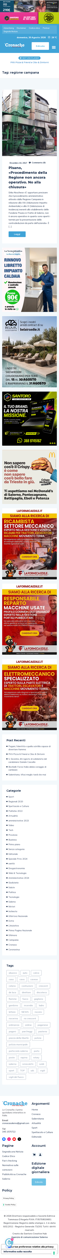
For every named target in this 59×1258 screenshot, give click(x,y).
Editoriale (13, 857)
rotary (36, 1060)
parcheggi (27, 1034)
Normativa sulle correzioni (10, 1170)
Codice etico (34, 28)
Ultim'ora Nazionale (18, 919)
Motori (11, 909)
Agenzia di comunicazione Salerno (29, 1240)
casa (11, 982)
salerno (12, 1067)
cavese (34, 982)
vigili (42, 1073)
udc (32, 1073)
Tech (10, 833)
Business (12, 842)
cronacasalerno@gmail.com (14, 1126)
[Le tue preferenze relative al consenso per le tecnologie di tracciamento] (54, 1253)
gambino (13, 1008)
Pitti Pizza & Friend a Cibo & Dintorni (26, 757)
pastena (42, 1034)
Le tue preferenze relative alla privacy (32, 1249)
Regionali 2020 (15, 804)
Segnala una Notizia (12, 1154)
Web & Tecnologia (17, 876)
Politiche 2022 (15, 814)
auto (25, 975)
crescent (43, 988)
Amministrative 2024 (18, 881)
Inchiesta (12, 914)
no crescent (30, 1021)
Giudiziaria (13, 885)
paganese (43, 1027)
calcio (36, 975)
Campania (13, 943)
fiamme (13, 1001)
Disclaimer (21, 28)
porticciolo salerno (18, 1054)
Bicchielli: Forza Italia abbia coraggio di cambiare (27, 771)
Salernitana (38, 1121)
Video (11, 828)
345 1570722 (9, 1134)
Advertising (9, 28)
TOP (22, 1073)
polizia (37, 1040)
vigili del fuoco (16, 1080)
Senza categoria (16, 852)
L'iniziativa (13, 928)
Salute (11, 890)
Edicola (39, 1185)
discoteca (42, 995)
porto (36, 1054)
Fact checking (9, 1163)
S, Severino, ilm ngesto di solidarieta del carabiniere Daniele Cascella (29, 64)
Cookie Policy (10, 1208)
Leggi (17, 237)
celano (12, 988)
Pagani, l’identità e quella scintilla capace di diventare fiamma (29, 751)
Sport (11, 799)
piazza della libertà (18, 1040)
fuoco (25, 1001)
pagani (12, 1034)
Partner (46, 28)
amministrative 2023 (18, 823)
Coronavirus (14, 952)
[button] (54, 47)
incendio (28, 1008)
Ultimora (12, 938)
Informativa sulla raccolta (18, 1254)
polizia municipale (18, 1047)
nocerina (13, 1021)
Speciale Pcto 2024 (17, 861)
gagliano (38, 1001)
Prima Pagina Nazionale (20, 933)
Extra (11, 923)
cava (21, 982)
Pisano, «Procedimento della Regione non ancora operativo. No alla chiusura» (28, 180)
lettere (12, 1014)
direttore (26, 995)
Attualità (13, 818)
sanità (11, 866)
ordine (28, 1027)
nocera (38, 1014)
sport (11, 1073)
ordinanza (14, 1027)
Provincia (12, 838)
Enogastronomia (16, 871)
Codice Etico (8, 1159)
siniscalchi (27, 1067)
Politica (12, 895)
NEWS (25, 1014)
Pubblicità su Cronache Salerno (14, 1179)
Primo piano (14, 847)
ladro (41, 1008)
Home (35, 1112)
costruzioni (27, 988)
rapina (24, 1060)
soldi (41, 1067)
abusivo (13, 975)
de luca (12, 995)
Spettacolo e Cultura (18, 809)
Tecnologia (13, 900)
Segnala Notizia (11, 31)
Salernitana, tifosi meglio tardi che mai (27, 777)
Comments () (38, 165)
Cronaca (12, 947)
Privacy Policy (8, 1201)
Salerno (12, 904)
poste (12, 1060)
